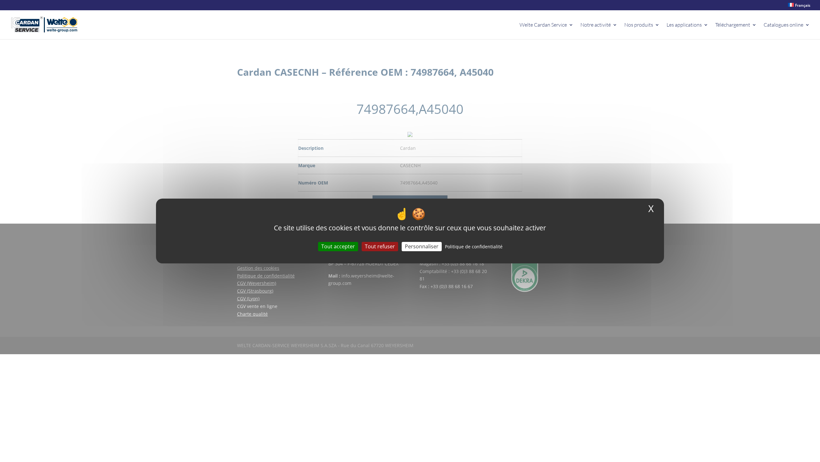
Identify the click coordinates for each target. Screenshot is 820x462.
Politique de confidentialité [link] (474, 247)
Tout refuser (380, 246)
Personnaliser (422, 246)
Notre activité (595, 25)
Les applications (684, 25)
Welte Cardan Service (543, 25)
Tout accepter (338, 246)
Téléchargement (732, 25)
